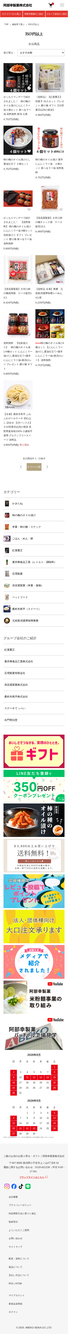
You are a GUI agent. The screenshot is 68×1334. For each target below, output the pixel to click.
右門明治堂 (10, 719)
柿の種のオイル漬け (24, 515)
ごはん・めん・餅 (22, 538)
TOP (6, 24)
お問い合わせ (15, 1238)
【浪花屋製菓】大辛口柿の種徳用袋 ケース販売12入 (17, 293)
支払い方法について (19, 1275)
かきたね (17, 503)
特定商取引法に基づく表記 (22, 1213)
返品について (15, 1267)
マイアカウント (17, 1295)
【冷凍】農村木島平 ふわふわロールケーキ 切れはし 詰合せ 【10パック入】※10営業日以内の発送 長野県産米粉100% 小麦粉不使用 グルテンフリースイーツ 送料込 (17, 427)
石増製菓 (17, 573)
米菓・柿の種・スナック (26, 526)
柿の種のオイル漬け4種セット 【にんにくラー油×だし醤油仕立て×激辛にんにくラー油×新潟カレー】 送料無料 (49, 351)
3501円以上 (33, 24)
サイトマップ (15, 1246)
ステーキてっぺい (14, 708)
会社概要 (13, 1197)
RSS (11, 1283)
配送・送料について (19, 1258)
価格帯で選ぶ (18, 24)
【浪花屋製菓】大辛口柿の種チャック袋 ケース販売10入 (48, 222)
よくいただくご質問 (19, 1230)
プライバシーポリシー (20, 1205)
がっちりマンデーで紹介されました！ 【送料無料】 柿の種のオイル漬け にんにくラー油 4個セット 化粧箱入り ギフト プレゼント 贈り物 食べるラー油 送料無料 (17, 230)
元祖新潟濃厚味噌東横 (25, 620)
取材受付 (13, 1222)
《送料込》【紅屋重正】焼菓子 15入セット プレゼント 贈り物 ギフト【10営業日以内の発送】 (49, 103)
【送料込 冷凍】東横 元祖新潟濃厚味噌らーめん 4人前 (50, 293)
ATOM (18, 1283)
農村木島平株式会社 (16, 696)
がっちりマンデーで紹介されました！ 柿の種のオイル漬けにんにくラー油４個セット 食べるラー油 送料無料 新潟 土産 (17, 105)
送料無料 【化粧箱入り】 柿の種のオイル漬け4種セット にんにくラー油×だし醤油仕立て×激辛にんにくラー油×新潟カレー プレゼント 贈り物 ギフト (17, 356)
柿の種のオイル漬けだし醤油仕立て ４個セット (16, 161)
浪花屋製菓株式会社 (16, 684)
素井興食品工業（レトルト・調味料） (34, 562)
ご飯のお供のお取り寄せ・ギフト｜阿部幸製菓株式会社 (34, 1156)
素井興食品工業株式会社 (18, 661)
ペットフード (20, 597)
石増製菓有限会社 (14, 673)
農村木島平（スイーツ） (26, 608)
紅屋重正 (17, 550)
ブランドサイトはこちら (31, 1177)
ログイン (13, 1312)
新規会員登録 (15, 1303)
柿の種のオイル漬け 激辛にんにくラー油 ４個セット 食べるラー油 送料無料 (49, 166)
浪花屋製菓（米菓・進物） (28, 585)
